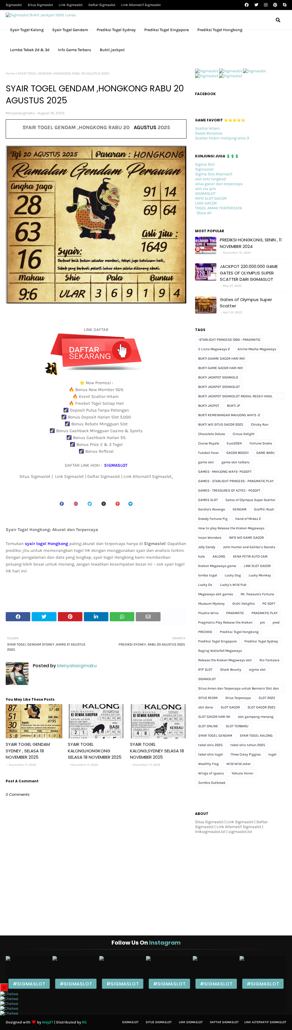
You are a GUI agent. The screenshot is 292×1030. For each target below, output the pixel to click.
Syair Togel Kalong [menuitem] (27, 29)
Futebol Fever (208, 453)
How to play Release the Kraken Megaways (231, 528)
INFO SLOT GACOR (211, 198)
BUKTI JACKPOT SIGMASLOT (219, 387)
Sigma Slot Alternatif (213, 174)
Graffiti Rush (264, 509)
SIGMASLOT (205, 193)
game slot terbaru (236, 462)
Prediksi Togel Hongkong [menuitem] (219, 29)
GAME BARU (265, 453)
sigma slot (257, 670)
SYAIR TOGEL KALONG (256, 736)
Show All (204, 213)
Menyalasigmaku (20, 113)
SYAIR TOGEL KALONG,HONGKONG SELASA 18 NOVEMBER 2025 (94, 750)
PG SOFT (268, 604)
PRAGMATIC (235, 613)
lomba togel (207, 575)
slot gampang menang (255, 717)
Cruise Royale (208, 443)
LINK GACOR (206, 203)
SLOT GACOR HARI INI (214, 717)
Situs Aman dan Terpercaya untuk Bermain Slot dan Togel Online (238, 689)
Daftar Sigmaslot (101, 5)
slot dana (205, 707)
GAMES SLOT (208, 500)
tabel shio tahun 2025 (247, 745)
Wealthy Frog (208, 764)
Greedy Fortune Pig (213, 519)
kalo (201, 556)
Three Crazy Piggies (245, 754)
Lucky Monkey (260, 575)
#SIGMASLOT (29, 984)
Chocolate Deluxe (211, 434)
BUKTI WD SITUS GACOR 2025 (220, 424)
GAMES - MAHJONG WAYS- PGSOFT (225, 472)
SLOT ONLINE (208, 726)
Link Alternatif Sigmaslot (141, 5)
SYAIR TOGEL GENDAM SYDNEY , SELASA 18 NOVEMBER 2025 (28, 750)
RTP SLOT (205, 670)
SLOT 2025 (267, 698)
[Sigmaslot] (206, 71)
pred (276, 622)
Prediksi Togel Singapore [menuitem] (166, 29)
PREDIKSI (205, 632)
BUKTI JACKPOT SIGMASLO (218, 377)
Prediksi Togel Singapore (217, 641)
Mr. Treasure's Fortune (257, 594)
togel (272, 754)
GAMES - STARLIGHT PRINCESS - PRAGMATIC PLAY (236, 481)
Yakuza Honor (242, 773)
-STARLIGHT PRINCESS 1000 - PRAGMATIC (229, 340)
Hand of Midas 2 (248, 519)
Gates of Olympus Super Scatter (246, 302)
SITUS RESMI (208, 698)
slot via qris (205, 188)
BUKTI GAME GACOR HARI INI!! (220, 368)
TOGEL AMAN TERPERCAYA (218, 208)
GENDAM (239, 509)
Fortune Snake (261, 443)
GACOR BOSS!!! (237, 453)
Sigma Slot (205, 164)
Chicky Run (259, 424)
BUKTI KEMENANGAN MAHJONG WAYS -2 (229, 415)
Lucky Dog (233, 575)
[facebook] (246, 5)
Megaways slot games (215, 594)
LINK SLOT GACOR (257, 566)
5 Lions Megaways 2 (214, 349)
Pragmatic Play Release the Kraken (225, 622)
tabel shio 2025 (210, 745)
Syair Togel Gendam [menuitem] (70, 29)
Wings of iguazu (211, 773)
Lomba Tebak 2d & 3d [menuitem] (29, 49)
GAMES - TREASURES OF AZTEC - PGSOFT (229, 490)
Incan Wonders (209, 538)
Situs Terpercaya (238, 698)
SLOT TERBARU (237, 726)
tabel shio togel (210, 754)
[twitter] (256, 5)
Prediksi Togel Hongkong (239, 632)
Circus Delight (244, 434)
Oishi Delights (243, 604)
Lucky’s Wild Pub (233, 585)
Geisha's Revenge (211, 509)
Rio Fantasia (269, 660)
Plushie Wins (208, 613)
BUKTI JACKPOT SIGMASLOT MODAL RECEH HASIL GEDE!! (235, 397)
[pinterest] (275, 5)
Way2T (47, 1022)
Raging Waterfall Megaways (220, 651)
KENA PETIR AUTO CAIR (250, 556)
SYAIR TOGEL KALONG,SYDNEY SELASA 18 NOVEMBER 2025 (157, 750)
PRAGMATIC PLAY (265, 613)
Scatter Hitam (207, 128)
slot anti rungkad (210, 179)
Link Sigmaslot (71, 5)
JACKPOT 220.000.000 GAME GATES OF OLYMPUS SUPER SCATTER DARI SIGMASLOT (249, 272)
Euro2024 (234, 443)
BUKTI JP (233, 406)
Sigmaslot (14, 5)
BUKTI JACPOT (208, 406)
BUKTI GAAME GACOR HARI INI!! (221, 358)
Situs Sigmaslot (40, 5)
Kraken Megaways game (217, 566)
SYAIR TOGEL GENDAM (215, 736)
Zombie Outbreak (212, 783)
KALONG (219, 556)
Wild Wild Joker (238, 764)
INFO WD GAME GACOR (246, 538)
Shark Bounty (230, 670)
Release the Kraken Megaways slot (225, 660)
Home (10, 73)
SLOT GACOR (230, 707)
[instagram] (266, 5)
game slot (206, 462)
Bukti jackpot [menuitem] (112, 49)
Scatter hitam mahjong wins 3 (222, 138)
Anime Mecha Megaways (257, 349)
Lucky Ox (205, 585)
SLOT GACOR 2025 (261, 707)
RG (84, 1022)
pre (262, 622)
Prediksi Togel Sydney (261, 641)
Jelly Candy (206, 547)
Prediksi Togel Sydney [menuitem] (116, 29)
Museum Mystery (211, 604)
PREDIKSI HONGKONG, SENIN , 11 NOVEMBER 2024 (251, 243)
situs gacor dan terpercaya (219, 183)
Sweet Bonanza (208, 133)
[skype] (283, 5)
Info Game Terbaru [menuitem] (74, 49)
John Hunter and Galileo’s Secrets (249, 547)
